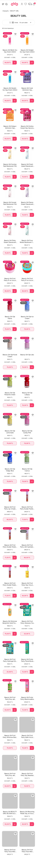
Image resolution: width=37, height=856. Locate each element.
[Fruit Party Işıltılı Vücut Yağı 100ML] (27, 724)
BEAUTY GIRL (14, 11)
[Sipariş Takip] (30, 4)
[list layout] (10, 22)
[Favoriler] (25, 4)
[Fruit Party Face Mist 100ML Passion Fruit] (27, 839)
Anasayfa (5, 11)
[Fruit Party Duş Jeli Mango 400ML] (10, 763)
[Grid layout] (13, 22)
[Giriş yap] (22, 4)
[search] (6, 4)
